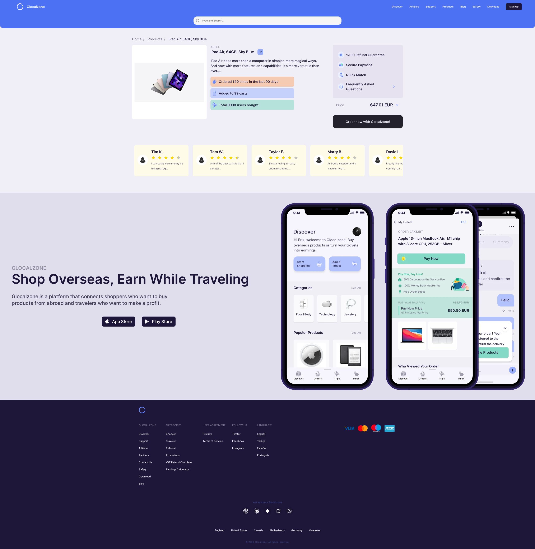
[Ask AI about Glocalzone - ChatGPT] (246, 511)
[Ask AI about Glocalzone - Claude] (256, 511)
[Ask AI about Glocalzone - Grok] (278, 511)
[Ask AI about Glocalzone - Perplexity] (289, 511)
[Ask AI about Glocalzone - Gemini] (267, 511)
